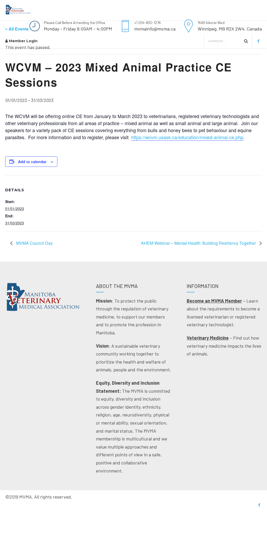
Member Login (23, 41)
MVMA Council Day (34, 243)
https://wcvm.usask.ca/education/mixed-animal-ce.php (187, 137)
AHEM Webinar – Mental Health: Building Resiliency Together (199, 243)
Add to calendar (32, 161)
